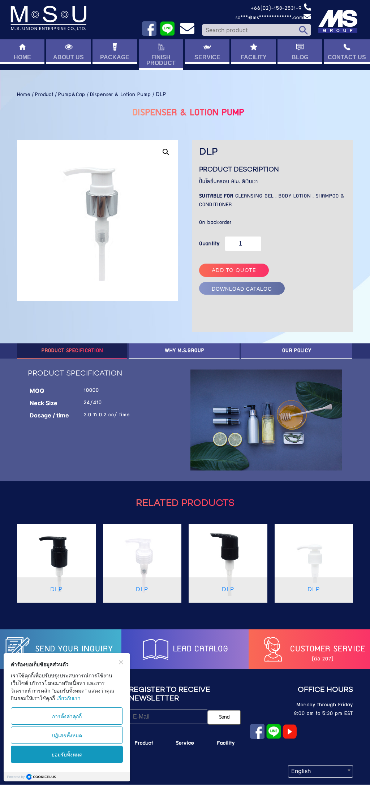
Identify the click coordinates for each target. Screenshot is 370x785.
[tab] (72, 351)
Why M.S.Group (185, 351)
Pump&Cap (71, 95)
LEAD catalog (199, 649)
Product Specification (72, 351)
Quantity (209, 244)
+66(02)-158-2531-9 (277, 8)
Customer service (326, 649)
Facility (226, 743)
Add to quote (234, 271)
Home (23, 95)
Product (44, 95)
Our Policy (296, 351)
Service (185, 743)
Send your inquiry (72, 649)
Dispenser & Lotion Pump (120, 95)
